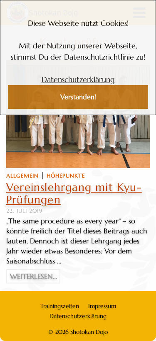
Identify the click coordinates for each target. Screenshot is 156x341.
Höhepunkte (66, 175)
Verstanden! (78, 97)
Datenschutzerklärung (78, 79)
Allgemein (22, 175)
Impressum (102, 306)
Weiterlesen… (33, 276)
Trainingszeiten (59, 306)
